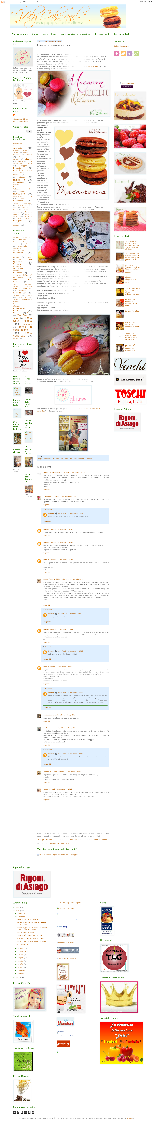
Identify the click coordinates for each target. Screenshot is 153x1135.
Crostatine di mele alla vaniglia (31, 941)
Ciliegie (28, 159)
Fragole (17, 168)
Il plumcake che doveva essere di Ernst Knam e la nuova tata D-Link (132, 257)
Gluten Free (58, 459)
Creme (19, 259)
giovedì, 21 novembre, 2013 (60, 789)
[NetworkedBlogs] (127, 83)
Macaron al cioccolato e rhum (29, 935)
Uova (27, 218)
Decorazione (18, 268)
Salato (25, 210)
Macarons (68, 459)
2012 (18, 977)
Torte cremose (26, 324)
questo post (93, 66)
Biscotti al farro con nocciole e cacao (132, 324)
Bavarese (22, 239)
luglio (21, 955)
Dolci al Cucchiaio (22, 276)
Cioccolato (47, 459)
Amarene (16, 146)
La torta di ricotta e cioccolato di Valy (131, 302)
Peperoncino (17, 196)
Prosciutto (28, 203)
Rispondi (46, 490)
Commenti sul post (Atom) (59, 843)
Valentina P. (48, 496)
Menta (22, 191)
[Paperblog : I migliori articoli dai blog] (62, 928)
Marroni (16, 185)
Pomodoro (16, 203)
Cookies (29, 257)
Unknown (51, 513)
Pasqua (15, 299)
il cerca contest (121, 34)
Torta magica (22, 944)
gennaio (21, 974)
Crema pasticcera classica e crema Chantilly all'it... (32, 928)
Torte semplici (22, 334)
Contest (16, 257)
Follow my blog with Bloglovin (70, 903)
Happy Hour (27, 288)
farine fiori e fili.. (52, 579)
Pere (30, 196)
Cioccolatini (18, 250)
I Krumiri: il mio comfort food (30, 938)
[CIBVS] (65, 937)
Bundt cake (28, 244)
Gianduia (23, 173)
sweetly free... (49, 34)
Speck (27, 214)
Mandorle (19, 179)
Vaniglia (17, 221)
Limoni (22, 177)
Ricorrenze (17, 313)
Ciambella (17, 248)
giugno (21, 958)
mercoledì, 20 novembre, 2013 (70, 513)
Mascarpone (17, 187)
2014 (18, 907)
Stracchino (28, 216)
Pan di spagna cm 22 (25, 932)
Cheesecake (22, 246)
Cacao (25, 153)
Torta (15, 318)
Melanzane (17, 189)
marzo (20, 967)
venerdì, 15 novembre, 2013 (69, 614)
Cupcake (17, 264)
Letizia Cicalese (50, 772)
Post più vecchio (101, 840)
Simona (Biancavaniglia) (53, 472)
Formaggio (23, 166)
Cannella (22, 157)
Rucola (15, 210)
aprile (21, 964)
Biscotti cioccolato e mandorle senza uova (131, 280)
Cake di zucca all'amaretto (28, 919)
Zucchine (16, 225)
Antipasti (16, 237)
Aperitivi (28, 237)
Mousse (29, 295)
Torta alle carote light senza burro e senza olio (131, 336)
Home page (73, 840)
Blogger (130, 1118)
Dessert (16, 271)
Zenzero (26, 223)
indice (35, 34)
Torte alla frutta (22, 319)
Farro (30, 163)
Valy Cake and (60, 1031)
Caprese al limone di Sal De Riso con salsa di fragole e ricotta (132, 269)
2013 (18, 911)
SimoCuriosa (47, 728)
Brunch (15, 244)
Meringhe (16, 295)
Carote (16, 159)
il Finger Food (102, 34)
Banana (15, 152)
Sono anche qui (127, 86)
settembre (22, 951)
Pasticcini (17, 304)
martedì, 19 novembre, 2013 (63, 715)
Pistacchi (18, 201)
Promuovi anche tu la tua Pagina (65, 1036)
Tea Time (22, 315)
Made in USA (19, 293)
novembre (22, 917)
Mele (30, 189)
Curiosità (17, 266)
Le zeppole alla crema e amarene (132, 312)
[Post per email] (41, 456)
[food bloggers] (68, 953)
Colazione (18, 253)
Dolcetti (17, 273)
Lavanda (29, 175)
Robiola (25, 207)
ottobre (21, 948)
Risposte (48, 509)
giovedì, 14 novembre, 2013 (75, 472)
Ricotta (22, 205)
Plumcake (16, 306)
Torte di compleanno (22, 328)
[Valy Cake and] (57, 1034)
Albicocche (17, 144)
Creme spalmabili (22, 260)
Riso (14, 207)
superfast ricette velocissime (75, 34)
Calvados (16, 155)
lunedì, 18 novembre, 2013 (61, 667)
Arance (26, 150)
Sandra (45, 789)
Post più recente (45, 840)
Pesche (22, 199)
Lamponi (16, 175)
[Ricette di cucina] (63, 1047)
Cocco (20, 161)
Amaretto (17, 148)
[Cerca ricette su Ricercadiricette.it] (66, 958)
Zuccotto (16, 338)
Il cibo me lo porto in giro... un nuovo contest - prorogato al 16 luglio (132, 245)
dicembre (22, 913)
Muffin (22, 297)
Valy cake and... (20, 34)
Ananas (16, 150)
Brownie (26, 242)
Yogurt (15, 223)
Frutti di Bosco (22, 170)
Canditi (29, 155)
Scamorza (16, 212)
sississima (47, 715)
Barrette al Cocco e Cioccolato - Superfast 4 (130, 348)
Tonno (19, 218)
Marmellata (18, 182)
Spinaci (16, 216)
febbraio (22, 970)
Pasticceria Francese (83, 459)
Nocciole (19, 193)
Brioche (16, 242)
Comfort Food (19, 255)
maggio (21, 961)
